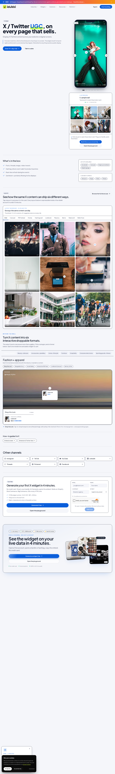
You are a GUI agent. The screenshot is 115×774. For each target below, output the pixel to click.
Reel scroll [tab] (72, 218)
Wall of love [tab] (80, 218)
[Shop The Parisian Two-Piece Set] (64, 276)
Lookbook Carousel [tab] (56, 366)
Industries (34, 7)
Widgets (43, 7)
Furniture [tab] (64, 353)
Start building (106, 7)
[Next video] (106, 55)
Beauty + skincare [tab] (23, 353)
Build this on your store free (89, 142)
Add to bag (51, 397)
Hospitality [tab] (73, 353)
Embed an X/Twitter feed (26, 440)
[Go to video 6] (98, 90)
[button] (19, 419)
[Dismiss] (29, 748)
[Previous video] (74, 55)
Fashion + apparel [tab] (9, 353)
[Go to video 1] (83, 90)
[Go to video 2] (86, 90)
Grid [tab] (5, 218)
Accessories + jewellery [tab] (38, 353)
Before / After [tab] (68, 366)
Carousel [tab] (12, 218)
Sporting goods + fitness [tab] (103, 353)
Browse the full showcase (100, 193)
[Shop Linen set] (50, 388)
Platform (72, 7)
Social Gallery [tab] (30, 366)
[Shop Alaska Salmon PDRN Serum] (95, 245)
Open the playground (90, 146)
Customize (31, 768)
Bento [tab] (64, 218)
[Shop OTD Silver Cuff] (61, 312)
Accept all (7, 768)
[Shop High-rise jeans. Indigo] (93, 68)
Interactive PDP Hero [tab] (42, 366)
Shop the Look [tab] (8, 366)
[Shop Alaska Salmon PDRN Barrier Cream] (27, 273)
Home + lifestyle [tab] (53, 353)
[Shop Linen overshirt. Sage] (86, 52)
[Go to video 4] (92, 90)
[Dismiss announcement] (111, 2)
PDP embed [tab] (21, 218)
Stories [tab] (30, 218)
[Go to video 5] (95, 90)
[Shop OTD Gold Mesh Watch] (23, 308)
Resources (62, 7)
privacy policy (27, 764)
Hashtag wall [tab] (38, 218)
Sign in (95, 7)
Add (31, 419)
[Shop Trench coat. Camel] (77, 127)
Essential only (17, 768)
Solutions (52, 7)
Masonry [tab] (56, 218)
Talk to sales (29, 48)
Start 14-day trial (11, 48)
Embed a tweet (8, 440)
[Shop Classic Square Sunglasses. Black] (92, 280)
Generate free (36, 505)
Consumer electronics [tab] (86, 353)
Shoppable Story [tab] (19, 366)
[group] (90, 54)
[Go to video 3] (89, 90)
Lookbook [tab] (48, 218)
